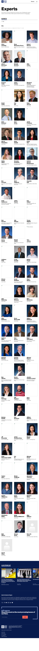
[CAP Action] (4, 626)
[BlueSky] (12, 602)
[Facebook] (4, 602)
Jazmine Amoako (35, 584)
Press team (28, 13)
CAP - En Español (3, 634)
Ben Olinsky (7, 584)
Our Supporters (3, 635)
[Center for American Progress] (2, 1)
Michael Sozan (3, 584)
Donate (32, 1)
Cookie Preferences (4, 636)
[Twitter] (2, 602)
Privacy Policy (3, 633)
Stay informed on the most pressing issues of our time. (18, 612)
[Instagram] (8, 602)
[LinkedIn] (10, 602)
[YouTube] (6, 602)
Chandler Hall (19, 584)
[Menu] (37, 1)
